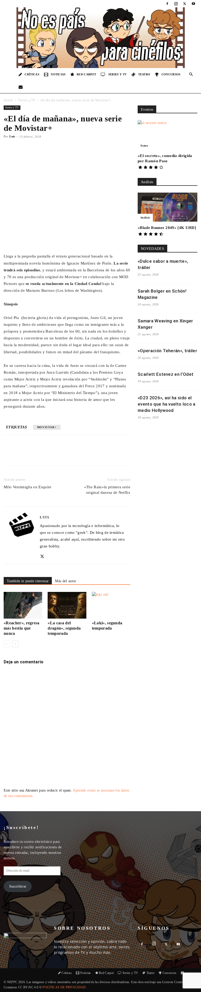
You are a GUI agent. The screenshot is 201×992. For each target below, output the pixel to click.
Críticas (32, 74)
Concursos (171, 74)
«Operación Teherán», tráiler (167, 350)
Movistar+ (47, 427)
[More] (101, 455)
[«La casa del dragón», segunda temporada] (67, 605)
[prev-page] (7, 644)
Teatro (144, 74)
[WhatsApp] (64, 455)
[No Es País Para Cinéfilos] (100, 37)
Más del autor (65, 581)
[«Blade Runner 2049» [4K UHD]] (167, 207)
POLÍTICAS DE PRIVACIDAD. (64, 987)
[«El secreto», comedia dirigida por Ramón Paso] (167, 135)
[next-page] (15, 644)
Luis (12, 136)
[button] (191, 74)
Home (8, 100)
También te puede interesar (28, 581)
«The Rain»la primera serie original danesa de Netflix (107, 490)
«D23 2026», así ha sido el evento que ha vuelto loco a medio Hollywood (167, 404)
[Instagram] (176, 3)
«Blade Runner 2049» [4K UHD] (167, 228)
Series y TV (117, 74)
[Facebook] (167, 3)
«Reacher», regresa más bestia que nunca (22, 628)
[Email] (76, 455)
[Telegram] (88, 455)
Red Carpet (86, 74)
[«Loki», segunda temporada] (111, 605)
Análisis (145, 217)
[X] (185, 3)
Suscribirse (17, 886)
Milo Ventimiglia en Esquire (28, 487)
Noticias (58, 74)
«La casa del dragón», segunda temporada (64, 628)
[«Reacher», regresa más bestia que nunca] (23, 605)
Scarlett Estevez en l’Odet (165, 374)
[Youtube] (193, 3)
